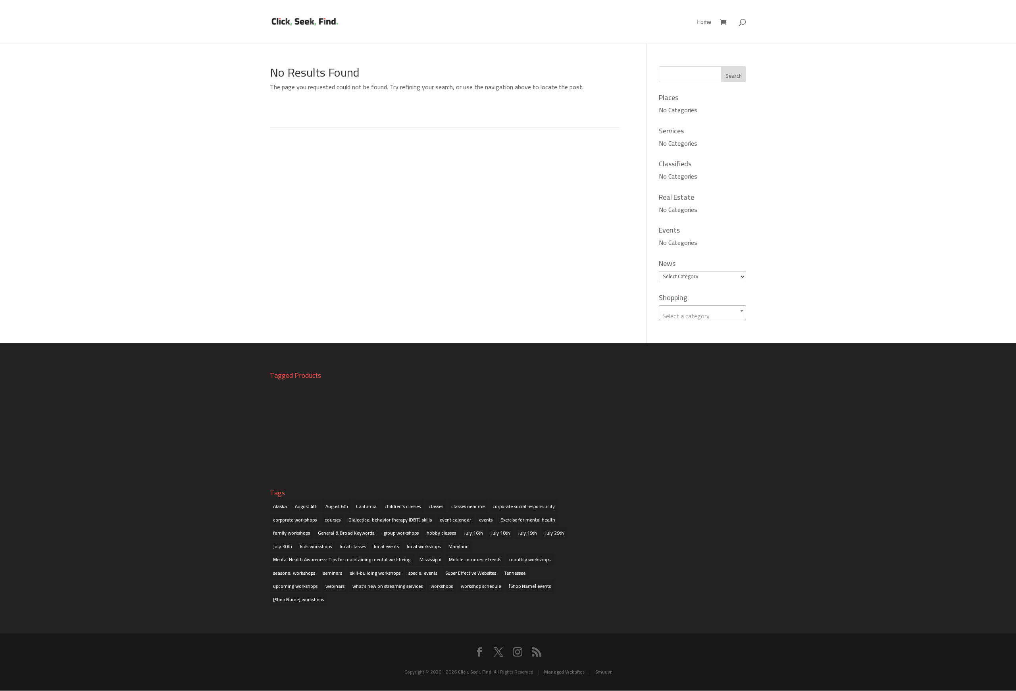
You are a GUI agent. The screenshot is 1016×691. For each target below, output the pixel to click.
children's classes (403, 506)
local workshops (424, 546)
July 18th (500, 532)
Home (704, 23)
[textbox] (702, 316)
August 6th (336, 506)
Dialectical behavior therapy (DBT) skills (390, 519)
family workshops (291, 532)
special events (422, 572)
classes (436, 506)
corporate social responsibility (524, 506)
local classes (353, 546)
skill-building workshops (375, 572)
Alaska (280, 506)
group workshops (401, 532)
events (486, 519)
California (366, 506)
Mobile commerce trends (475, 559)
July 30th (282, 546)
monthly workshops (529, 559)
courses (333, 519)
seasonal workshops (294, 572)
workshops (442, 586)
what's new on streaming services (387, 586)
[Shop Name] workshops (298, 599)
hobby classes (441, 532)
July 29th (554, 532)
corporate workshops (295, 519)
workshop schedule (481, 586)
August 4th (306, 506)
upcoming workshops (295, 586)
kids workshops (316, 546)
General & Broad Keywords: (346, 532)
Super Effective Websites (470, 572)
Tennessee (514, 572)
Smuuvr (603, 671)
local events (386, 546)
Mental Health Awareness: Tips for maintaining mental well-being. (342, 559)
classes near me (468, 506)
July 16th (473, 532)
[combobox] (703, 312)
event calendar (455, 519)
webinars (334, 586)
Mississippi (430, 559)
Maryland (458, 546)
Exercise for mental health (527, 519)
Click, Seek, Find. (475, 671)
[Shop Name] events (530, 586)
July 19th (527, 532)
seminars (332, 572)
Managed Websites (564, 671)
